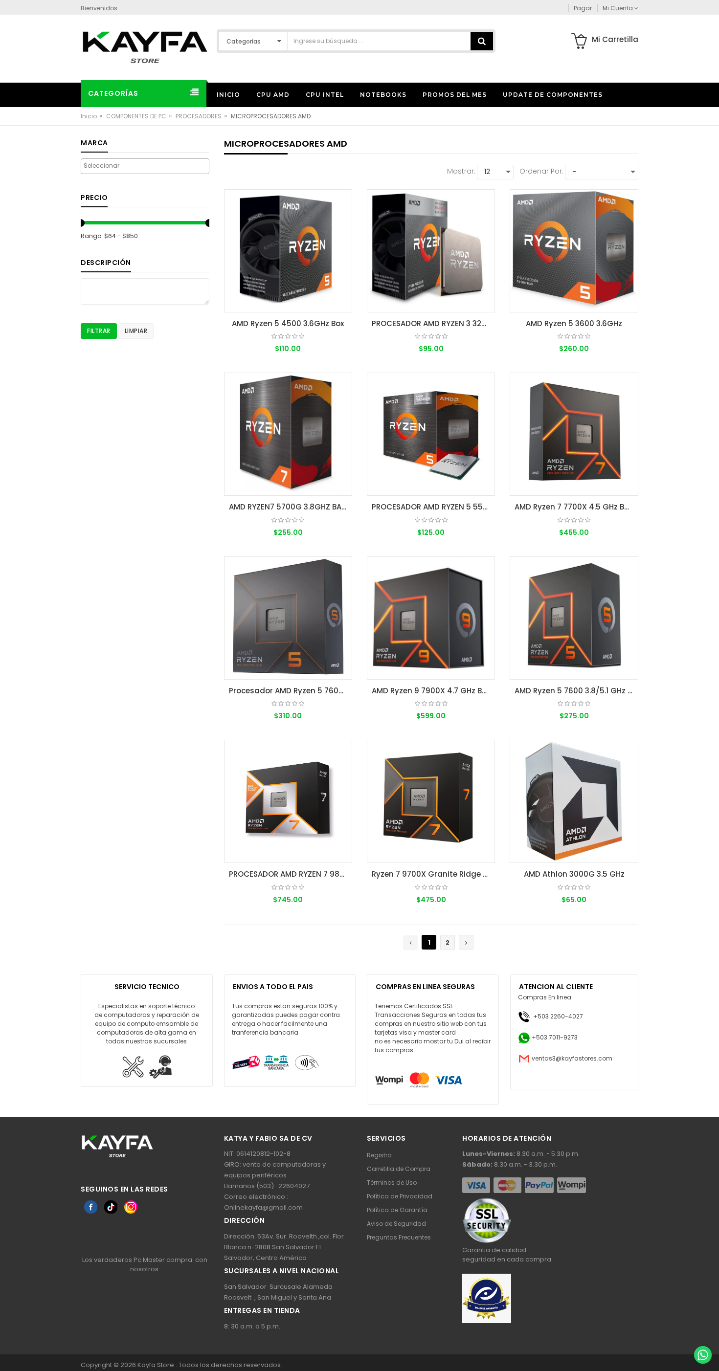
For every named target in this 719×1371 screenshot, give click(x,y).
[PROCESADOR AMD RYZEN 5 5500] (430, 434)
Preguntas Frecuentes (399, 1237)
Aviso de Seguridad (396, 1223)
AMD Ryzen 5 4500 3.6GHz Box (288, 323)
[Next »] (466, 942)
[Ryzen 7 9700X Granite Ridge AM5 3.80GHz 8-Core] (430, 801)
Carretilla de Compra (398, 1169)
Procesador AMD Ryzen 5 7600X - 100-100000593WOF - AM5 (290, 691)
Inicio (89, 116)
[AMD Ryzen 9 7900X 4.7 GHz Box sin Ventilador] (430, 618)
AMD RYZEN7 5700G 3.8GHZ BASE (289, 507)
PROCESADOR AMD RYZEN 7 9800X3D (290, 874)
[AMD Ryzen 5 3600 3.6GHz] (573, 251)
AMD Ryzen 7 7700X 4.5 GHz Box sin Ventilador (576, 507)
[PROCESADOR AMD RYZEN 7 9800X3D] (288, 801)
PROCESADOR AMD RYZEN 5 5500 (432, 507)
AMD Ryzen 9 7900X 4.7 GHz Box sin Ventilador (433, 691)
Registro (379, 1155)
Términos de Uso (392, 1182)
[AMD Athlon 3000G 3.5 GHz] (573, 801)
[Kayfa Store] (145, 47)
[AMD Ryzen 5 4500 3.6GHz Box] (288, 251)
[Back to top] (702, 1334)
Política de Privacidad (399, 1196)
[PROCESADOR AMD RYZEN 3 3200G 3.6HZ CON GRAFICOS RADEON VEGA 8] (430, 251)
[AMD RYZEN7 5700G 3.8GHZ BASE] (288, 434)
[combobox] (145, 166)
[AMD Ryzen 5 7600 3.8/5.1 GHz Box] (573, 618)
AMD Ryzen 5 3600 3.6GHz (574, 323)
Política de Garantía (397, 1210)
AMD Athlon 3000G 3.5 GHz (574, 874)
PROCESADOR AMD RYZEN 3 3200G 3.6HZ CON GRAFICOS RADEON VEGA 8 (433, 323)
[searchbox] (145, 165)
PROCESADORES (199, 116)
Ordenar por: (541, 171)
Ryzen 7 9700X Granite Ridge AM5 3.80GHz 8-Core (433, 874)
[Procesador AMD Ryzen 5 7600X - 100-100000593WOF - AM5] (288, 618)
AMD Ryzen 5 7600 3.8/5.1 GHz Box (576, 691)
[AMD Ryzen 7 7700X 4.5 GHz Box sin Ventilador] (573, 434)
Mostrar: (461, 171)
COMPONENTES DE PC (136, 116)
